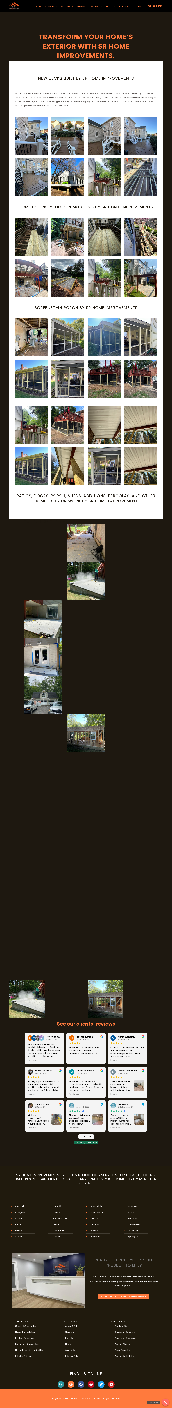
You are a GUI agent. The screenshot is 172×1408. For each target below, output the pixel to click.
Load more (86, 1136)
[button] (56, 6)
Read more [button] (33, 1060)
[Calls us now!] (165, 1402)
